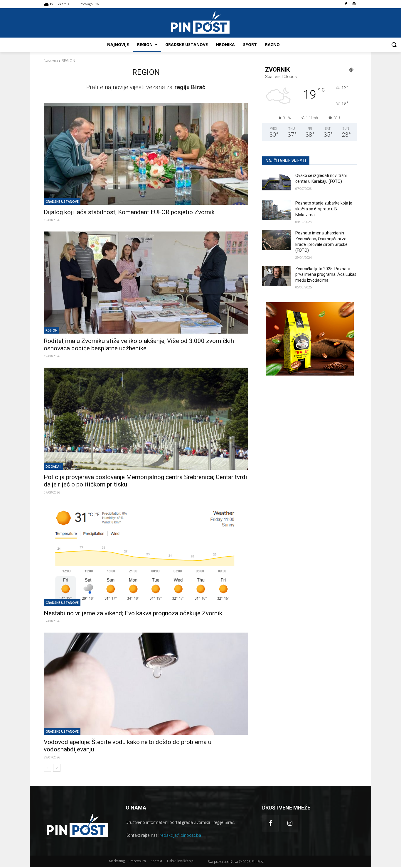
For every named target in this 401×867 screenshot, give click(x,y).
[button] (394, 45)
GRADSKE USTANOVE (62, 201)
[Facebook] (345, 4)
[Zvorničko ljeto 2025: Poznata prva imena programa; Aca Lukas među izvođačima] (276, 276)
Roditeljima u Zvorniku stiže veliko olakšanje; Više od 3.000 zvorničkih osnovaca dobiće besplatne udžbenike (139, 344)
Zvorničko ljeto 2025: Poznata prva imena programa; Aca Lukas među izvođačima (325, 274)
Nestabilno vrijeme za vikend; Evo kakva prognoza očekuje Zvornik (133, 613)
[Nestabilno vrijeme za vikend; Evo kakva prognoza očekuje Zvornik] (146, 555)
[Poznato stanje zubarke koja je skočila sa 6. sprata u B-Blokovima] (276, 210)
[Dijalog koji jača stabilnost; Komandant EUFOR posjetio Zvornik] (146, 154)
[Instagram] (354, 4)
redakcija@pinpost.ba (180, 835)
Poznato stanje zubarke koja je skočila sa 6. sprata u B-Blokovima (323, 209)
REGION (52, 330)
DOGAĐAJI (53, 466)
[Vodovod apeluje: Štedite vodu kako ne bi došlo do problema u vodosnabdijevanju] (146, 684)
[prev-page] (47, 768)
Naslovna (51, 60)
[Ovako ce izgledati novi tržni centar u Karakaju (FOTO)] (276, 183)
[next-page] (56, 768)
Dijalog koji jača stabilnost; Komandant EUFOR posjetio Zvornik (129, 212)
